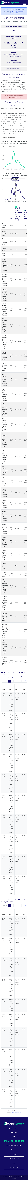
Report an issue (16, 1113)
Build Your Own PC (13, 1129)
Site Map (14, 1133)
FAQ (14, 1136)
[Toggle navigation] (27, 2)
